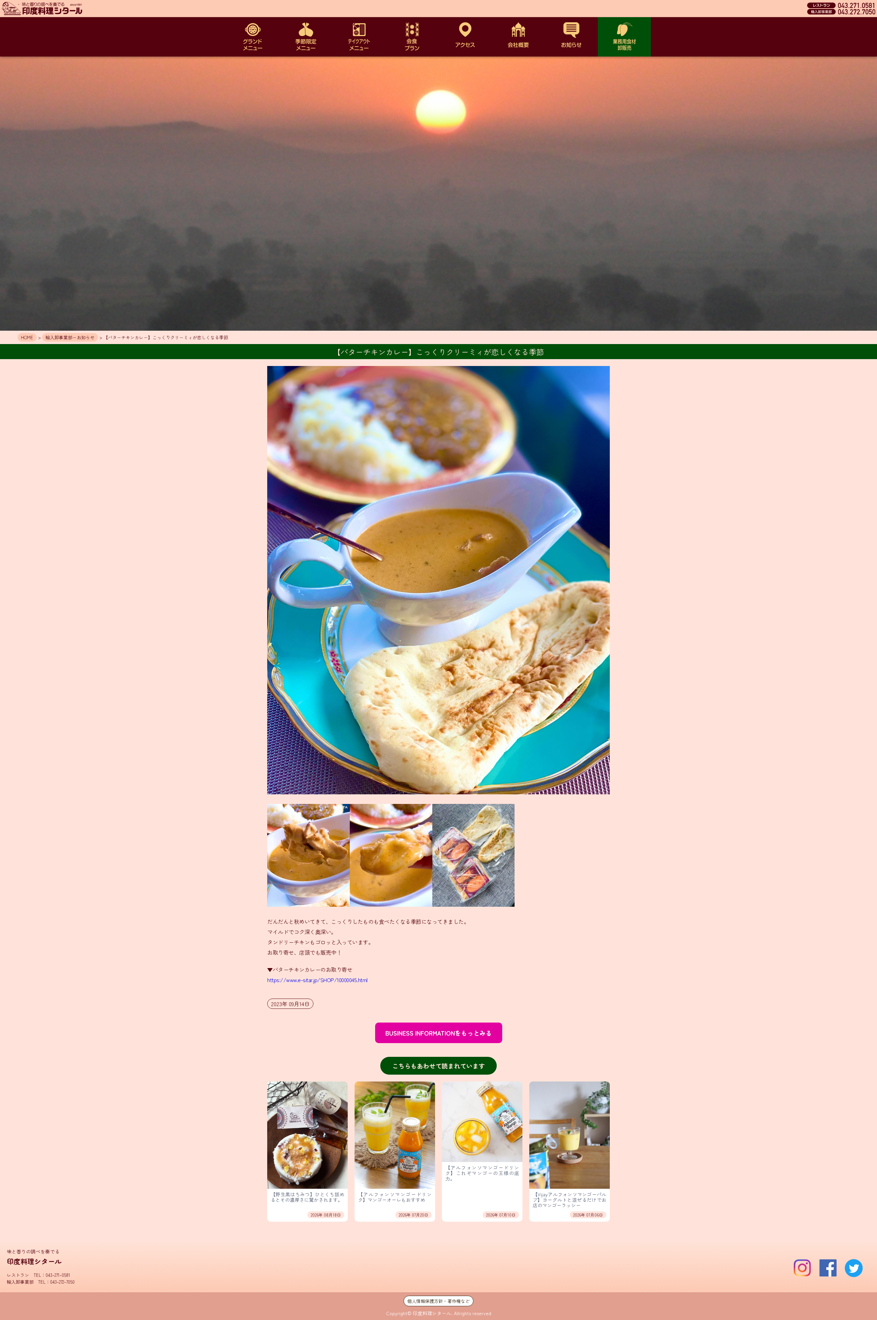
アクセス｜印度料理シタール (465, 37)
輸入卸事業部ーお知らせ (70, 337)
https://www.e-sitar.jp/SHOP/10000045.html (317, 980)
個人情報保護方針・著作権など (438, 1301)
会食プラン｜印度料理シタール (411, 37)
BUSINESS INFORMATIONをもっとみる (438, 1032)
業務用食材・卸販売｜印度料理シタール (624, 37)
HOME (27, 337)
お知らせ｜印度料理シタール (571, 37)
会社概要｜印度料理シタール (518, 37)
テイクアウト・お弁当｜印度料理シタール (358, 37)
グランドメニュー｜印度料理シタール (252, 37)
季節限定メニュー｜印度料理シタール (305, 37)
